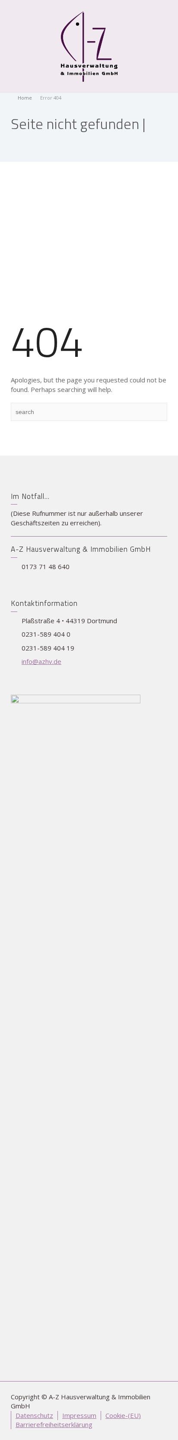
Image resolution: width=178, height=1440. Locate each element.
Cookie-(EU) (123, 1415)
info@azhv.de (41, 661)
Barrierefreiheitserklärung (54, 1424)
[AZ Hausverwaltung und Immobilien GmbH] (89, 46)
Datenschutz (34, 1415)
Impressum (79, 1415)
